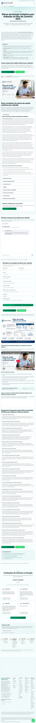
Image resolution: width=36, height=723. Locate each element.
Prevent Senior (20, 694)
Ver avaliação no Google (6, 598)
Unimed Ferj (20, 689)
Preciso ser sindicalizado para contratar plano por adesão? (12, 428)
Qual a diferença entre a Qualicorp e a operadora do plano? (12, 523)
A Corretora (32, 691)
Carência (26, 679)
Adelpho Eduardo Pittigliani (10, 563)
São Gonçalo (33, 684)
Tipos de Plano (5, 6)
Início (2, 6)
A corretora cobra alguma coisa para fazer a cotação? (11, 509)
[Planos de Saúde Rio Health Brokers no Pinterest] (4, 704)
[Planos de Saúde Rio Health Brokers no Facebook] (6, 702)
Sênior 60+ (14, 687)
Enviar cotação (18, 305)
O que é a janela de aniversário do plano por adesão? (11, 455)
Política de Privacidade (32, 706)
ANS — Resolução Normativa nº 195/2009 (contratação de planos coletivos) (13, 553)
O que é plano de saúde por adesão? (8, 414)
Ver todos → (27, 692)
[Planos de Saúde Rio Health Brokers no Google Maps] (2, 702)
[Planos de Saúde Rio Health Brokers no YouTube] (8, 702)
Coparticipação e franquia (27, 687)
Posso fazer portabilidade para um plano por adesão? (11, 502)
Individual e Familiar (14, 681)
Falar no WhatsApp (20, 71)
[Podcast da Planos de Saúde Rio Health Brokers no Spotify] (10, 702)
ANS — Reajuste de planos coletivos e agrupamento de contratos (12, 557)
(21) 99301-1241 (33, 0)
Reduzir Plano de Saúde (33, 704)
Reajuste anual (26, 685)
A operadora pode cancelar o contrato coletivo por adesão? (12, 489)
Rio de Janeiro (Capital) (32, 681)
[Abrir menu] (34, 3)
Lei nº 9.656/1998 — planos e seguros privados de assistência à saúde (12, 554)
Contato (32, 694)
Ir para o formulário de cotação (9, 208)
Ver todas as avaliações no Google (17, 617)
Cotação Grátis (32, 701)
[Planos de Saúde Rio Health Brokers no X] (4, 702)
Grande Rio (32, 688)
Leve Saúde (20, 690)
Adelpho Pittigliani (9, 76)
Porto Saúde (21, 686)
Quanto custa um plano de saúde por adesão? (9, 462)
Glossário (32, 697)
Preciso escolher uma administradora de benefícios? (11, 516)
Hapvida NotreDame (20, 685)
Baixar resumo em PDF (7, 630)
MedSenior (20, 691)
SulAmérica (20, 683)
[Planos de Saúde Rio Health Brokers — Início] (7, 3)
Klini (19, 695)
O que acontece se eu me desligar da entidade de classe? (11, 496)
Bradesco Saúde (20, 681)
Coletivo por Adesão (15, 686)
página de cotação (9, 314)
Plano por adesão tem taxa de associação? (9, 475)
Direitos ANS (27, 678)
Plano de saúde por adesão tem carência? (9, 448)
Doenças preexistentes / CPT (27, 689)
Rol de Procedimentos (27, 683)
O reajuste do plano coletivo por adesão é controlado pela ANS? (13, 537)
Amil (19, 679)
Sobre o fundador (32, 693)
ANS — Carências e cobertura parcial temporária (9, 556)
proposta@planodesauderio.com (24, 0)
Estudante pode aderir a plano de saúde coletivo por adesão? (12, 441)
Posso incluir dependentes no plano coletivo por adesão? (12, 482)
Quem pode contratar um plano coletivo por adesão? (11, 421)
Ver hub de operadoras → (20, 697)
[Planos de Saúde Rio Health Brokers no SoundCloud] (2, 704)
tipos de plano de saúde (21, 36)
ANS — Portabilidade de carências (7, 558)
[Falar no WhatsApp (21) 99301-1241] (33, 720)
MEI (13, 684)
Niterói (32, 683)
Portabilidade (27, 680)
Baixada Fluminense (32, 686)
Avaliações (32, 696)
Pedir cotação (25, 388)
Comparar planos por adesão (8, 71)
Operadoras (21, 678)
